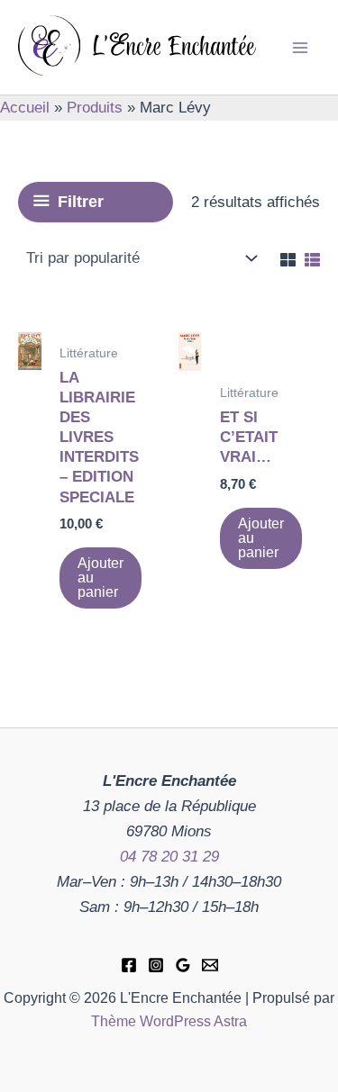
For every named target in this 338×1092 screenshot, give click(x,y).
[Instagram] (156, 965)
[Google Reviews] (183, 965)
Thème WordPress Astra (169, 1021)
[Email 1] (210, 965)
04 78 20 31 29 (169, 856)
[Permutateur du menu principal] (300, 48)
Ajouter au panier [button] (100, 577)
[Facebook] (129, 965)
